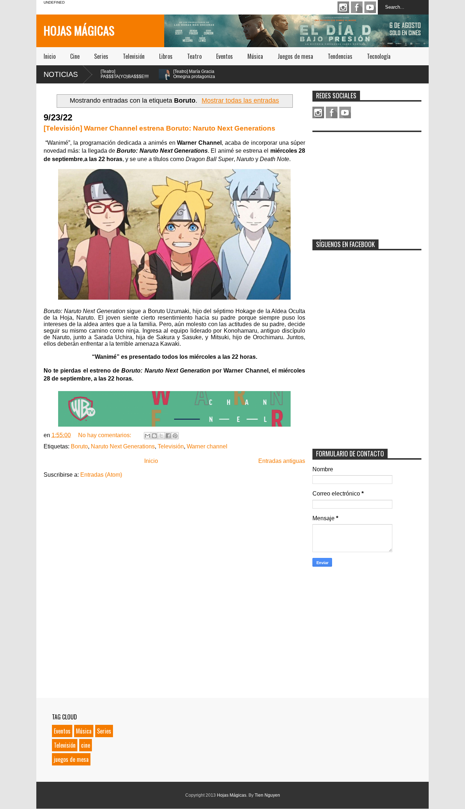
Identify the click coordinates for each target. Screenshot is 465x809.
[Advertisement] (366, 181)
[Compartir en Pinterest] (175, 435)
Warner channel (207, 446)
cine (85, 745)
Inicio (50, 56)
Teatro (194, 56)
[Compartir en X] (161, 435)
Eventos (224, 56)
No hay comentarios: (105, 435)
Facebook (357, 7)
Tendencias (340, 56)
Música (255, 56)
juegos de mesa (71, 759)
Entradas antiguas (281, 461)
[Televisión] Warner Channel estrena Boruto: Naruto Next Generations (159, 128)
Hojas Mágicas (79, 30)
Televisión (134, 56)
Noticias (61, 74)
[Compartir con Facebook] (168, 435)
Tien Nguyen (267, 795)
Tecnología (379, 56)
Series (101, 56)
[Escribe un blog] (154, 435)
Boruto (79, 446)
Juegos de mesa (295, 56)
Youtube (370, 7)
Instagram (343, 7)
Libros (166, 56)
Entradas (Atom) (101, 475)
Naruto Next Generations (123, 446)
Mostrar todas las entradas (240, 100)
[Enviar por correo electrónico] (147, 435)
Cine (75, 56)
